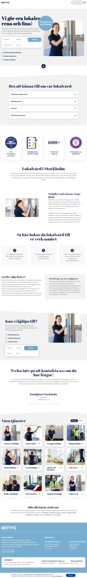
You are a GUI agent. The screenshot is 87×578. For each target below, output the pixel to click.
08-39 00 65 (78, 2)
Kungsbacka (29, 515)
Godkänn (70, 575)
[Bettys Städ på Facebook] (3, 551)
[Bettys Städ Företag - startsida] (5, 3)
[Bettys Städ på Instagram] (8, 551)
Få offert (34, 40)
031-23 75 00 (74, 563)
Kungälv (36, 515)
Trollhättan (47, 515)
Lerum (42, 515)
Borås (74, 513)
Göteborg (45, 513)
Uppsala (58, 513)
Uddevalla (58, 515)
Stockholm (52, 513)
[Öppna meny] (83, 3)
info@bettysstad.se (43, 400)
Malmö (64, 513)
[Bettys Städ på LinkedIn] (12, 551)
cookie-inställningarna (57, 576)
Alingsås (69, 513)
